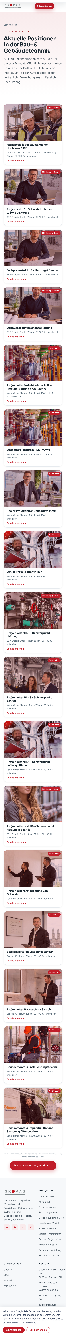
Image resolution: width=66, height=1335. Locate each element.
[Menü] (59, 6)
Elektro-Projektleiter (50, 1233)
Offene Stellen (44, 6)
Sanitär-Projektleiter (50, 1239)
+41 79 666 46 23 (48, 1290)
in (7, 1227)
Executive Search (48, 1244)
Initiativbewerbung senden (33, 1165)
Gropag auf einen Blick (51, 1217)
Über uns (9, 1269)
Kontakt (8, 1280)
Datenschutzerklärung (24, 1322)
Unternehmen (46, 1196)
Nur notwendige (38, 1330)
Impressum (10, 1285)
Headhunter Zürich (49, 1223)
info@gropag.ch (47, 1304)
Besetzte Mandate (49, 1255)
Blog (6, 1274)
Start (6, 25)
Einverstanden (13, 1330)
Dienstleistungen (48, 1207)
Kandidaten (45, 1201)
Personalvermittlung (50, 1250)
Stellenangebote (48, 1212)
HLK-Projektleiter (48, 1228)
